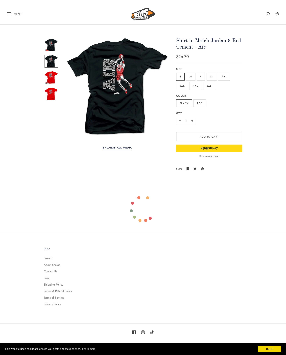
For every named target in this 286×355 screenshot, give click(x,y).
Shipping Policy (53, 284)
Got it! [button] (269, 349)
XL (212, 76)
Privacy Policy (52, 304)
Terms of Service (54, 298)
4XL (195, 86)
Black (184, 103)
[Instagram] (143, 332)
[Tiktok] (152, 332)
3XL (182, 86)
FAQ (46, 278)
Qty (179, 113)
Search (48, 258)
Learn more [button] (88, 349)
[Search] (268, 14)
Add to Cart (209, 137)
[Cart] (277, 14)
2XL (224, 76)
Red (199, 103)
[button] (209, 148)
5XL (209, 86)
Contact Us (50, 271)
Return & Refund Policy (58, 291)
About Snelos (52, 265)
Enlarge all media (117, 147)
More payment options (209, 156)
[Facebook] (134, 332)
